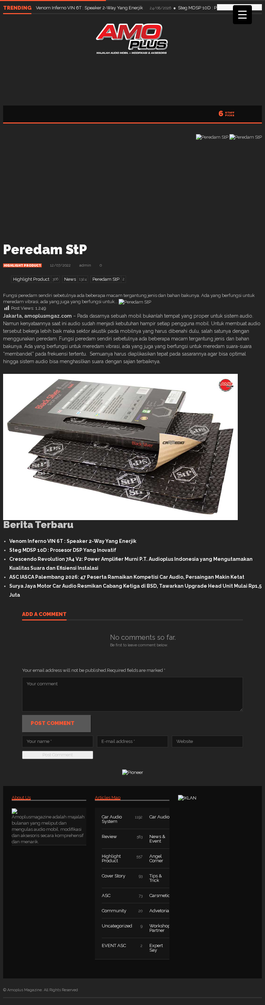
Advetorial (159, 910)
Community (114, 910)
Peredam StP (45, 249)
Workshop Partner (159, 928)
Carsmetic (159, 895)
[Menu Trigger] (242, 14)
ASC (106, 895)
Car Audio (159, 817)
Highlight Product (22, 265)
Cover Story (113, 876)
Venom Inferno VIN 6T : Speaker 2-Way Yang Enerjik (90, 7)
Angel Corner (156, 858)
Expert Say (156, 947)
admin (85, 265)
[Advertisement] (132, 77)
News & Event (157, 838)
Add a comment (44, 614)
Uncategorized (117, 926)
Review (109, 836)
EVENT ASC (114, 945)
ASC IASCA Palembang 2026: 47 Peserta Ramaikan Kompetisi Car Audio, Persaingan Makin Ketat (126, 577)
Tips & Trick (155, 878)
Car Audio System (112, 819)
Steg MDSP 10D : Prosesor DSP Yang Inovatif (62, 550)
